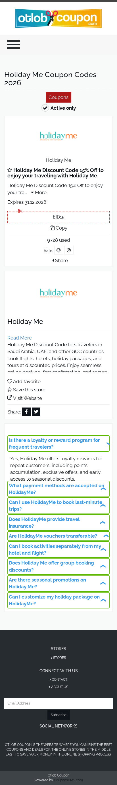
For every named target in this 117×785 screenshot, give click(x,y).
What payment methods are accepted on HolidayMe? (56, 489)
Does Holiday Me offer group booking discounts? (51, 566)
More (40, 192)
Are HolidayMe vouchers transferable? (53, 536)
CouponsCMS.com (68, 780)
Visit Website (27, 398)
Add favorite (27, 381)
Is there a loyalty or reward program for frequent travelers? (54, 443)
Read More (19, 338)
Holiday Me (58, 160)
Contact (59, 680)
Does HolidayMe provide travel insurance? (44, 522)
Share (61, 260)
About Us (59, 687)
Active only (63, 108)
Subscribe (58, 715)
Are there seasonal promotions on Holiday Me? (47, 583)
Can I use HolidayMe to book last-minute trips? (55, 505)
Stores (59, 658)
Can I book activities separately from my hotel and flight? (55, 549)
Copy (61, 228)
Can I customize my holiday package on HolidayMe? (54, 600)
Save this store (29, 389)
